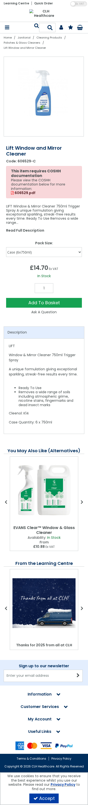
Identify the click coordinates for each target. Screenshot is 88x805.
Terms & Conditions (31, 758)
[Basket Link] (80, 28)
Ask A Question (44, 312)
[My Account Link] (61, 27)
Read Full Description (25, 230)
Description (17, 332)
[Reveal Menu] (7, 27)
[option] (44, 97)
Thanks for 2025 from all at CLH (44, 645)
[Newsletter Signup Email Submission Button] (78, 676)
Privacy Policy (61, 758)
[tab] (44, 332)
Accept (47, 798)
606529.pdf (24, 193)
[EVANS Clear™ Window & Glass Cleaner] (44, 490)
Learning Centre (16, 3)
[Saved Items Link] (70, 27)
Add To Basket (44, 303)
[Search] (50, 27)
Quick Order (43, 3)
